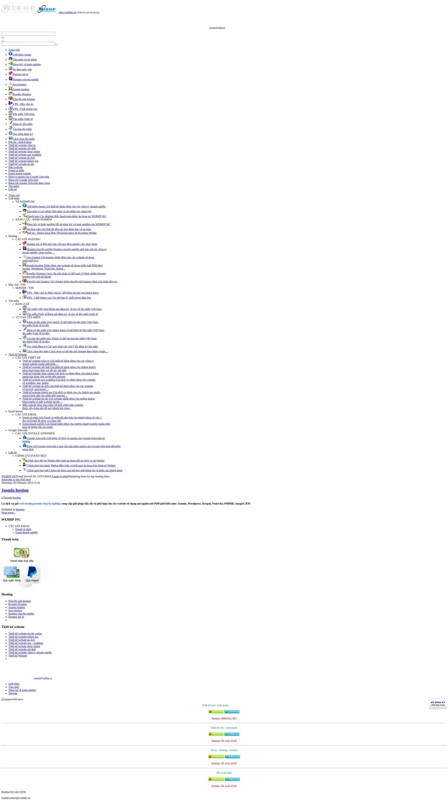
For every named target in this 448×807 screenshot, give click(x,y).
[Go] (2, 38)
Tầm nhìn (13, 687)
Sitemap (12, 693)
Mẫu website (15, 167)
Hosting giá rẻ (16, 616)
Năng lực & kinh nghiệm (22, 690)
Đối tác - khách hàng (19, 142)
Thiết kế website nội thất (22, 148)
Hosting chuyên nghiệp (21, 613)
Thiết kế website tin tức (21, 164)
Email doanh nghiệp (19, 173)
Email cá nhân (16, 170)
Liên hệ (12, 189)
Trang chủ (14, 49)
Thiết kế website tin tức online (25, 633)
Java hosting (15, 610)
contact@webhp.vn (217, 27)
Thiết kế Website (17, 354)
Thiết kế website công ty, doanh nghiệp (30, 652)
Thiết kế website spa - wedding (25, 643)
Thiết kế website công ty (22, 145)
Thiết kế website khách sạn (23, 160)
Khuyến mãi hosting (19, 601)
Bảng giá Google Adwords (23, 179)
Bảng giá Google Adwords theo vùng (29, 183)
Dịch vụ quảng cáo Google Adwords (28, 176)
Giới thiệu (13, 683)
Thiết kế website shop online (24, 151)
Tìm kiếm (13, 186)
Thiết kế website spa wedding (24, 154)
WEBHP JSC (8, 476)
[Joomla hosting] (11, 497)
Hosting (20, 509)
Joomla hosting (15, 490)
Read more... (8, 512)
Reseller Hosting (17, 604)
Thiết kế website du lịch (21, 157)
